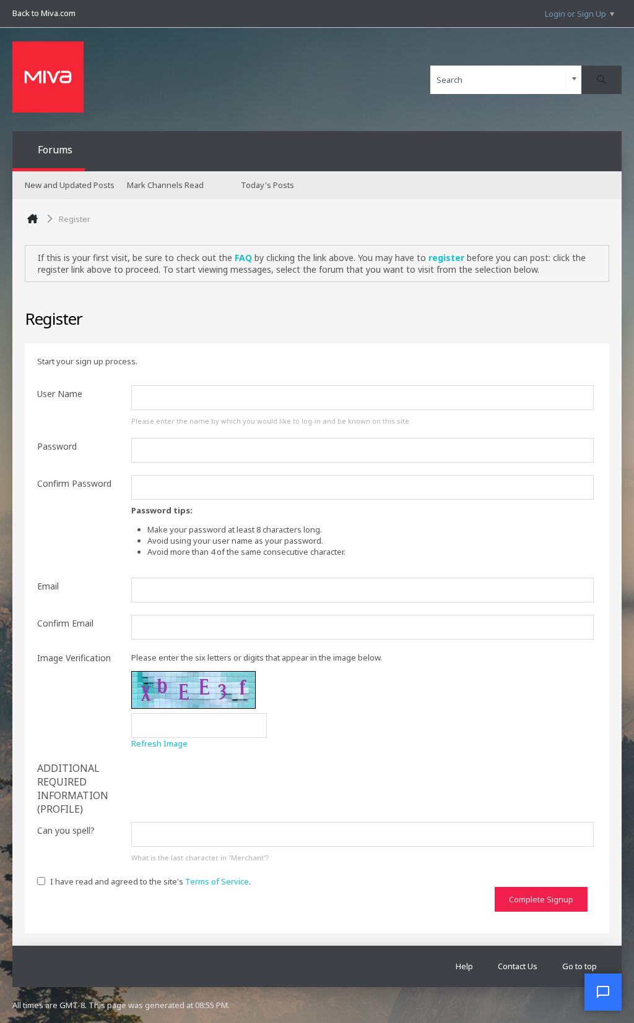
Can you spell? (66, 830)
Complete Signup (541, 899)
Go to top (579, 966)
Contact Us (517, 966)
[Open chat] (603, 992)
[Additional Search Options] (574, 79)
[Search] (601, 80)
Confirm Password (74, 483)
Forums (55, 149)
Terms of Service (217, 881)
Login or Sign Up (575, 13)
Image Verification (74, 658)
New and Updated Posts (70, 184)
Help (464, 966)
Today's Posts (267, 184)
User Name (59, 394)
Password (57, 446)
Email (48, 586)
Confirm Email (65, 623)
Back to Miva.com (44, 13)
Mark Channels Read (165, 184)
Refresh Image (159, 743)
